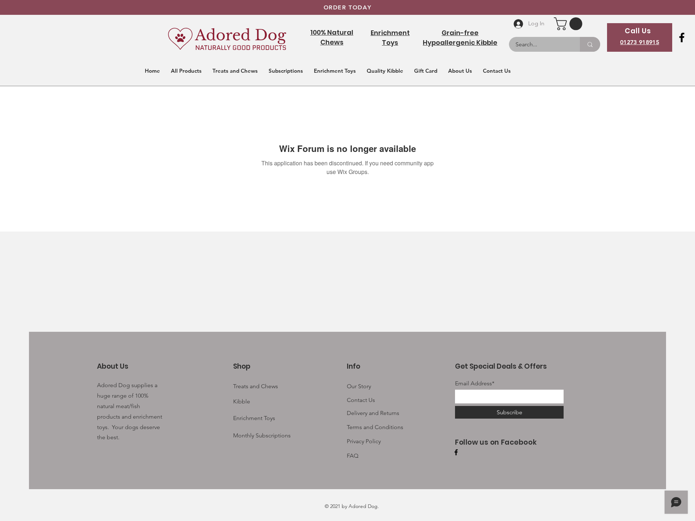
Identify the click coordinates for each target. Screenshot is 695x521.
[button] (569, 23)
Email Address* (474, 383)
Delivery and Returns (373, 413)
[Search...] (590, 44)
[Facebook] (681, 37)
